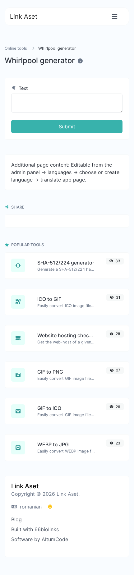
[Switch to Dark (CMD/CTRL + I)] (50, 507)
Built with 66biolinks (35, 529)
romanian (30, 507)
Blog (16, 519)
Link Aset (23, 16)
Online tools (16, 48)
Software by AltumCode (39, 539)
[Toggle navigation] (114, 17)
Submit (67, 126)
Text (22, 88)
